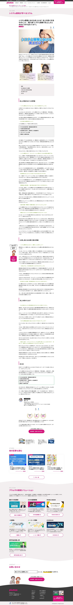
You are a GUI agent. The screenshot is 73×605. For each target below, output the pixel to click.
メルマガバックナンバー (32, 2)
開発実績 (21, 2)
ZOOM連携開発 (42, 592)
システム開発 (21, 26)
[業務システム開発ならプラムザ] (13, 590)
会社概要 (38, 2)
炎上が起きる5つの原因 (25, 88)
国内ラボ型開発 (42, 590)
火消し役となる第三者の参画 (26, 89)
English (49, 2)
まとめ (22, 93)
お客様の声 (17, 2)
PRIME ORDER (42, 593)
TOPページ (33, 590)
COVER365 (41, 598)
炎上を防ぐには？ (24, 91)
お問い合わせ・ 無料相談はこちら (59, 598)
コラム (25, 2)
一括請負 (41, 595)
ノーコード (41, 596)
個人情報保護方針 (44, 2)
